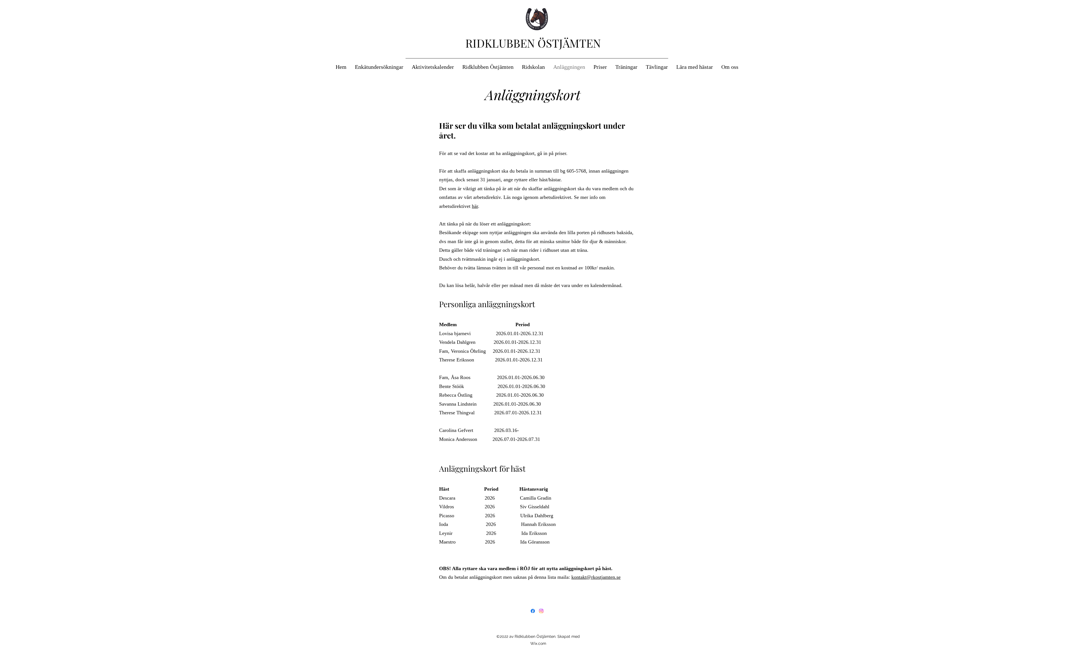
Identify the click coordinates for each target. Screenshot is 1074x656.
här (475, 206)
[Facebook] (533, 611)
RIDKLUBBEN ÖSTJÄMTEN (533, 43)
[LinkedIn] (541, 611)
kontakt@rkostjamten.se (596, 577)
